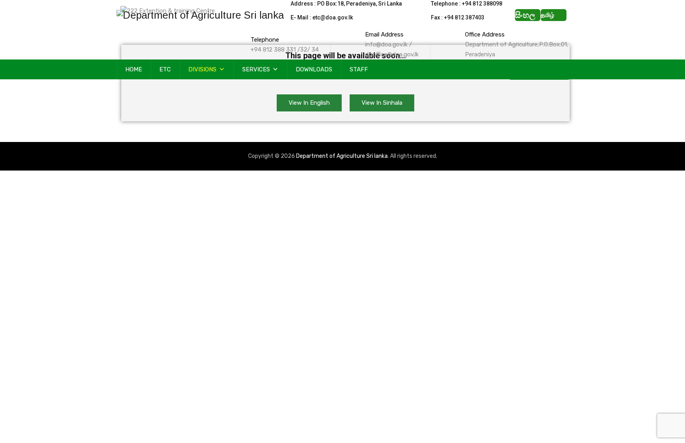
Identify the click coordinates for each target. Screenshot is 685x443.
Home (133, 69)
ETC (165, 69)
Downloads (314, 69)
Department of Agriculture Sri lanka (342, 156)
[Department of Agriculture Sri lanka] (200, 15)
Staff (359, 69)
